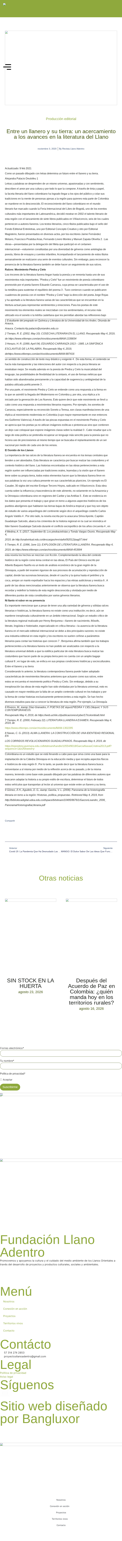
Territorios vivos (13, 1323)
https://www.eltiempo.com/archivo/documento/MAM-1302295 (39, 728)
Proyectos (9, 1316)
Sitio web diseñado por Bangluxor (53, 1412)
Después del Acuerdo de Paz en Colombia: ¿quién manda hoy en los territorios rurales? (91, 991)
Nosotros (8, 1301)
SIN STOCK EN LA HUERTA (30, 983)
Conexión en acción (15, 1308)
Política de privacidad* (12, 1073)
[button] (5, 833)
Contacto (8, 1330)
